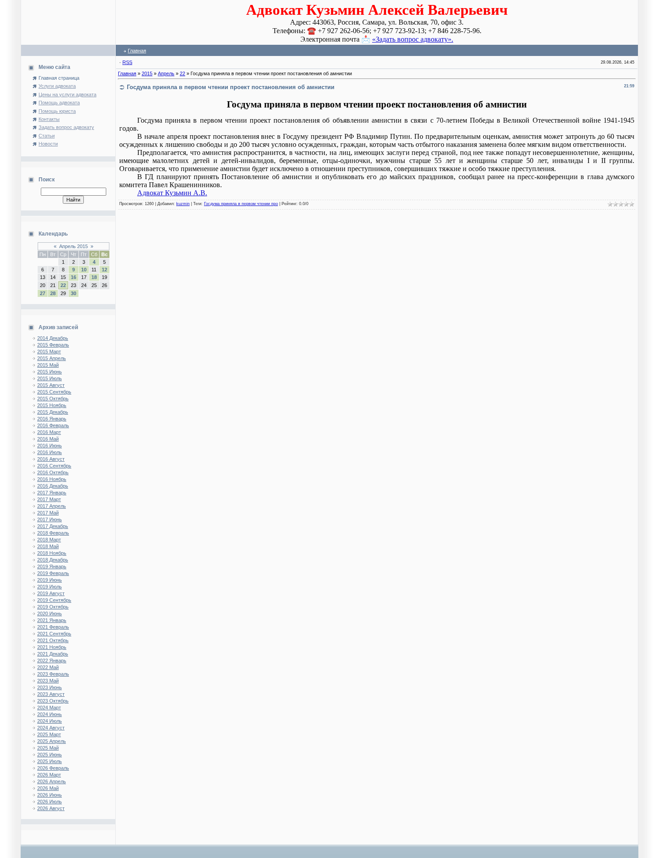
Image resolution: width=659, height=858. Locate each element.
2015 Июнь (49, 371)
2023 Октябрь (53, 701)
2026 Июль (49, 801)
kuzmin (183, 204)
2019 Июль (49, 586)
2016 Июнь (49, 445)
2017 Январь (51, 492)
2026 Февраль (53, 768)
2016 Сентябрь (54, 465)
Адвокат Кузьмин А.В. (172, 193)
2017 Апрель (51, 506)
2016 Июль (49, 452)
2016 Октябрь (53, 472)
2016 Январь (51, 418)
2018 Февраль (53, 533)
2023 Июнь (49, 687)
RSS (127, 62)
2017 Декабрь (52, 526)
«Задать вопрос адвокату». (412, 39)
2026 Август (51, 808)
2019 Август (51, 593)
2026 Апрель (51, 781)
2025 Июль (49, 761)
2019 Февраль (53, 573)
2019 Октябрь (53, 606)
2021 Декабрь (52, 653)
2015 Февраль (53, 344)
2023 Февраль (53, 674)
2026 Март (49, 774)
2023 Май (48, 680)
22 (63, 285)
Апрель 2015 (73, 246)
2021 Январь (51, 620)
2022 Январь (51, 660)
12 (104, 269)
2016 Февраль (53, 425)
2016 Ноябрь (51, 479)
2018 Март (49, 539)
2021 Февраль (53, 627)
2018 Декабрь (52, 559)
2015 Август (51, 385)
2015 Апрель (51, 358)
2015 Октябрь (53, 398)
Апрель (166, 73)
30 (73, 293)
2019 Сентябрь (54, 600)
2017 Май (48, 512)
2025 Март (49, 734)
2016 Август (51, 459)
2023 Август (51, 694)
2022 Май (48, 667)
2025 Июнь (49, 754)
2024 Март (49, 707)
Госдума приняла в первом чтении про (241, 204)
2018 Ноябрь (51, 553)
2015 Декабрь (52, 412)
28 (53, 293)
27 (42, 293)
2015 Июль (49, 378)
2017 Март (49, 499)
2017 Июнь (49, 519)
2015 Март (49, 351)
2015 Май (48, 365)
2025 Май (48, 748)
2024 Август (51, 727)
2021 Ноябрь (51, 647)
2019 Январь (51, 566)
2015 (147, 73)
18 (94, 277)
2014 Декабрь (52, 338)
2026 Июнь (49, 795)
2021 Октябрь (53, 640)
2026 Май (48, 788)
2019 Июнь (49, 580)
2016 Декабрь (52, 486)
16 (73, 277)
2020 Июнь (49, 613)
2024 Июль (49, 721)
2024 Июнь (49, 714)
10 (84, 269)
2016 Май (48, 439)
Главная (137, 50)
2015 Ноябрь (51, 405)
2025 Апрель (51, 741)
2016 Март (49, 432)
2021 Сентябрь (54, 633)
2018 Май (48, 546)
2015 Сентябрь (54, 392)
